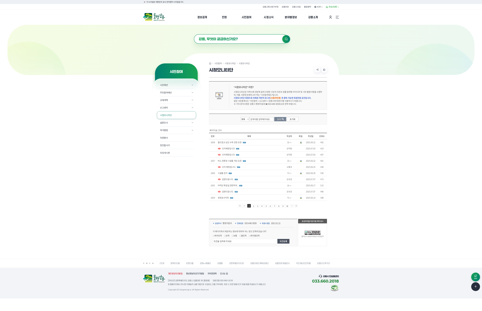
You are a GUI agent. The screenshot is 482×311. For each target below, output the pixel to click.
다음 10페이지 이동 (292, 205)
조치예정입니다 (228, 148)
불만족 (244, 235)
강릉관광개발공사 (271, 263)
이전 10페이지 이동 (244, 205)
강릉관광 (285, 7)
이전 (143, 263)
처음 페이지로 (240, 205)
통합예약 (307, 7)
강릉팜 (209, 263)
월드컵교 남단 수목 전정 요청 (230, 142)
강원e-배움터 (194, 263)
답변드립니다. (227, 179)
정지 (146, 263)
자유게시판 (165, 152)
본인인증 (331, 17)
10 (287, 206)
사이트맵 (337, 17)
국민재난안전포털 (292, 263)
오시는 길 (224, 274)
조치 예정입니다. (229, 166)
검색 (286, 39)
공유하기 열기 (317, 70)
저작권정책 (212, 274)
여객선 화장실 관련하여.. (228, 185)
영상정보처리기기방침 (195, 274)
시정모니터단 (166, 115)
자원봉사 (164, 137)
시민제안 (164, 85)
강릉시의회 (296, 7)
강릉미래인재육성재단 (248, 263)
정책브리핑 (164, 263)
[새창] (334, 287)
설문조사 (164, 122)
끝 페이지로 (296, 205)
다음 (149, 263)
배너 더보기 (152, 263)
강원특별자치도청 (225, 263)
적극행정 (164, 130)
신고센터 (164, 107)
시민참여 (218, 63)
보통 (235, 235)
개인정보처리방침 (175, 274)
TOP (475, 286)
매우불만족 (255, 235)
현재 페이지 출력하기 (324, 70)
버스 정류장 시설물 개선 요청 (230, 160)
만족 (227, 235)
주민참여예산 (166, 92)
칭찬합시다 (165, 145)
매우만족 (218, 235)
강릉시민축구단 (312, 263)
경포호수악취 (223, 197)
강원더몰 (178, 263)
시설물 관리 (222, 173)
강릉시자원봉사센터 (333, 263)
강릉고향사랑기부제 (270, 7)
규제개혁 (164, 100)
